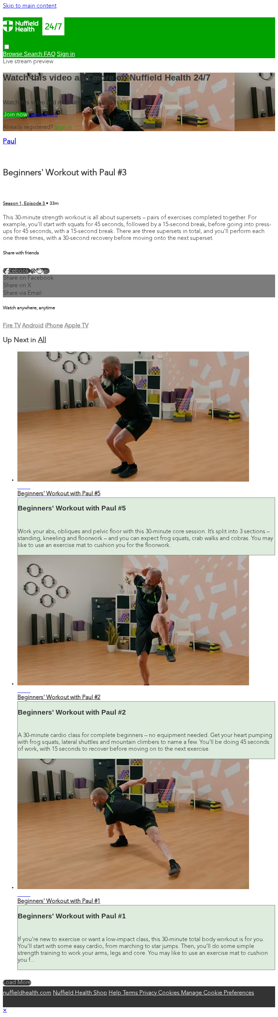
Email (42, 271)
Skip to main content (29, 6)
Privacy (148, 993)
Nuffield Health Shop (80, 993)
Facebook (16, 271)
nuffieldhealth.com (27, 993)
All (42, 340)
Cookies (169, 993)
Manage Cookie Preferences (217, 993)
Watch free (15, 115)
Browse (13, 54)
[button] (6, 46)
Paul (9, 141)
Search (34, 54)
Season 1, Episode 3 (24, 203)
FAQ (49, 54)
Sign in (63, 127)
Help (116, 993)
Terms (131, 993)
